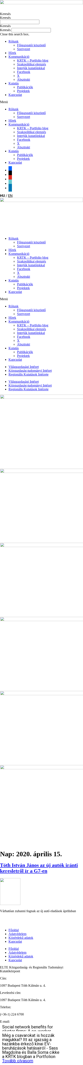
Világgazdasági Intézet (24, 367)
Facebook (23, 72)
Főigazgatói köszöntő (31, 45)
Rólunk (14, 41)
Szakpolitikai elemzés (31, 64)
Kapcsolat (15, 95)
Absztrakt (23, 79)
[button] (41, 26)
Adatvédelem (17, 934)
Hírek (12, 53)
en (10, 195)
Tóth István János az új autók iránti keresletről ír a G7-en (39, 868)
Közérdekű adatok (21, 937)
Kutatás (14, 83)
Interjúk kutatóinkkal (31, 68)
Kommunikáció (19, 56)
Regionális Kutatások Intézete (29, 374)
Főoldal (14, 930)
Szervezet (23, 49)
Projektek (23, 91)
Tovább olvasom (17, 1061)
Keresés (5, 14)
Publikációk (25, 87)
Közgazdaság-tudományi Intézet (30, 370)
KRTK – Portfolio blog (32, 60)
